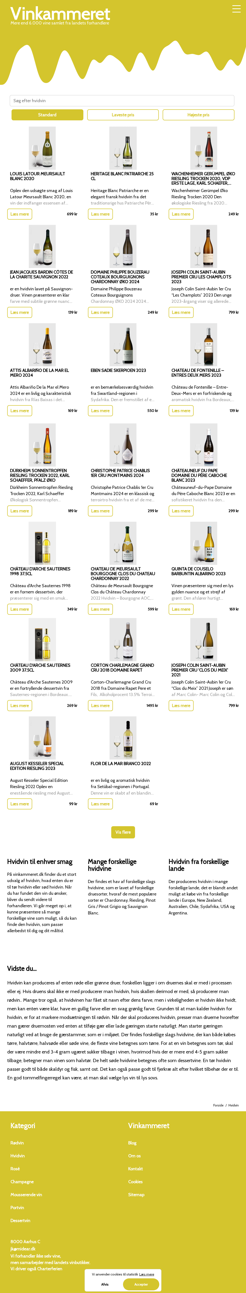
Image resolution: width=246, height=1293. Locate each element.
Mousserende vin (26, 1194)
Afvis (105, 1284)
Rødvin (17, 1143)
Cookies (135, 1181)
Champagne (22, 1181)
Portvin (17, 1207)
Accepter (141, 1284)
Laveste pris (123, 114)
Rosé (15, 1168)
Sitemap (136, 1194)
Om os (134, 1155)
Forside (218, 1105)
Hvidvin (18, 1155)
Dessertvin (20, 1220)
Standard (47, 114)
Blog (132, 1143)
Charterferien (49, 1268)
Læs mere (20, 214)
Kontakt (135, 1168)
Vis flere (123, 832)
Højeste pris (198, 114)
